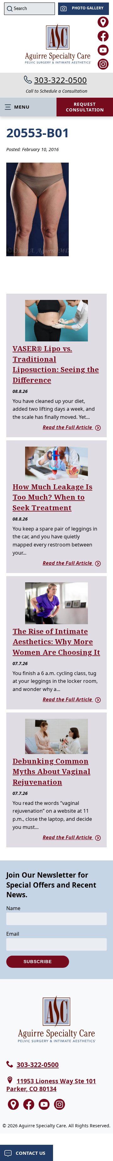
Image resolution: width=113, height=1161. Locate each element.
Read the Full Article (68, 427)
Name (13, 908)
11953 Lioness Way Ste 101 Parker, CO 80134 (51, 1085)
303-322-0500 (60, 80)
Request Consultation (85, 107)
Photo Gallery (87, 8)
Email (12, 933)
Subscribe (38, 961)
